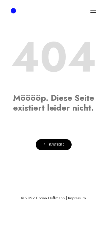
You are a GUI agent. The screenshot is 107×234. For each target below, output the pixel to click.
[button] (93, 11)
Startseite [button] (56, 145)
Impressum (77, 198)
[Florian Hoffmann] (13, 10)
